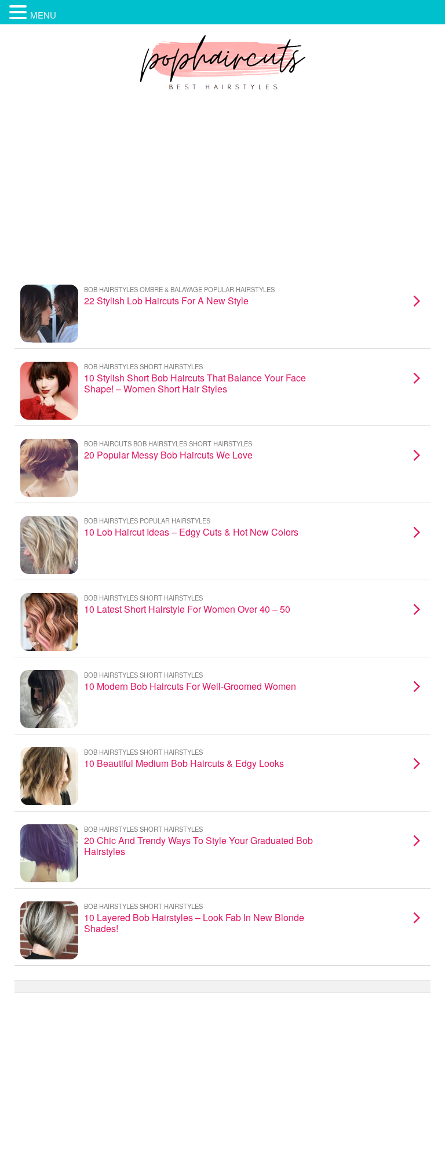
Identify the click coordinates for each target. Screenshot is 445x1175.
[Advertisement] (222, 185)
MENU (43, 15)
